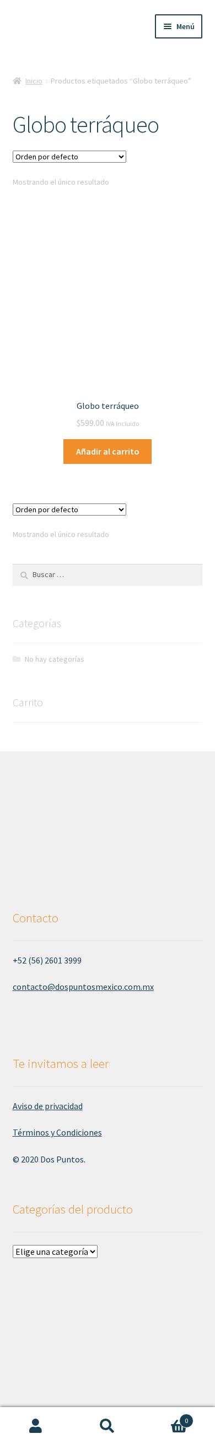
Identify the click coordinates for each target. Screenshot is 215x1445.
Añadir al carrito (107, 451)
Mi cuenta (36, 1426)
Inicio (33, 81)
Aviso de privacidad (48, 1105)
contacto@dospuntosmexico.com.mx (83, 986)
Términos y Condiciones (57, 1132)
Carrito (165, 1417)
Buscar (107, 1426)
